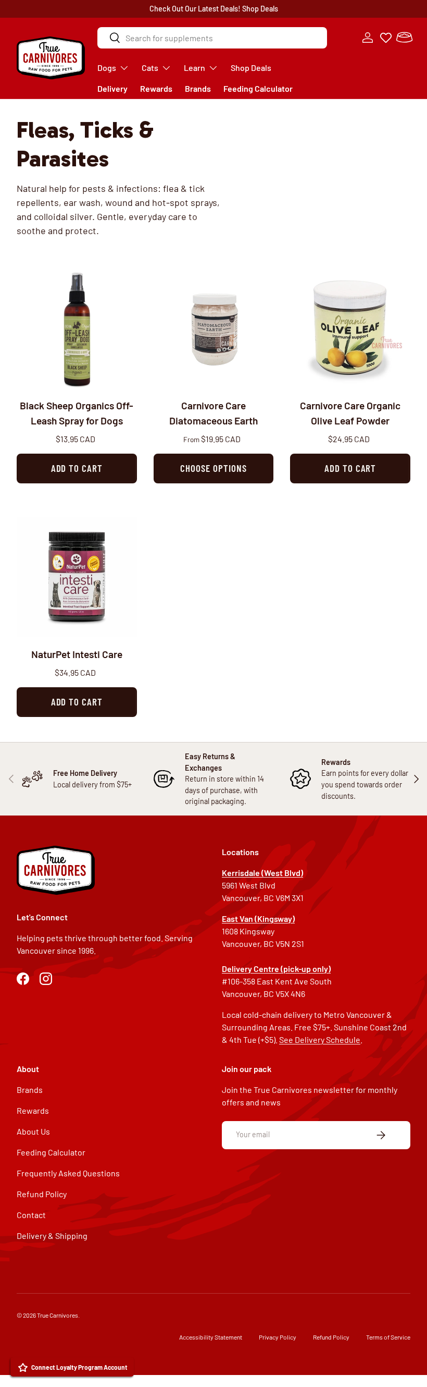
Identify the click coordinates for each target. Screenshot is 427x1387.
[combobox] (212, 37)
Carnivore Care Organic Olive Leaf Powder (350, 413)
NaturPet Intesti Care (76, 654)
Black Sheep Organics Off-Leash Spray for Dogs (76, 413)
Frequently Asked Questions (68, 1173)
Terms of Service (388, 1337)
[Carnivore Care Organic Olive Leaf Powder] (350, 328)
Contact (31, 1215)
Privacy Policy (277, 1337)
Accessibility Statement (210, 1337)
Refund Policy (42, 1194)
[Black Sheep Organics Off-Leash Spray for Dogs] (77, 328)
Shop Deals (260, 8)
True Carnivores (57, 1315)
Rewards (156, 88)
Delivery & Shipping (52, 1235)
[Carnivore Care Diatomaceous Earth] (214, 328)
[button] (404, 37)
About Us (33, 1131)
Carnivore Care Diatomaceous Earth (213, 413)
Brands (198, 88)
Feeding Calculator (258, 88)
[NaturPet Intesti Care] (77, 577)
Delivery (112, 88)
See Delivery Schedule (319, 1039)
